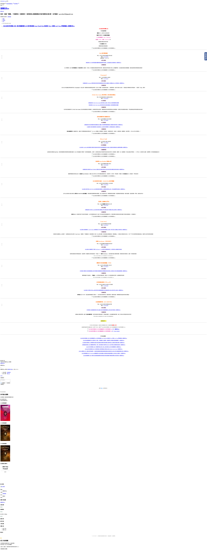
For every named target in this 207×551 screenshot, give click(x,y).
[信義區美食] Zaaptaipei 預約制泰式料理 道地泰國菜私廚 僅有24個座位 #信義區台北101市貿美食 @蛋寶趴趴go (103, 83)
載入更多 (2, 377)
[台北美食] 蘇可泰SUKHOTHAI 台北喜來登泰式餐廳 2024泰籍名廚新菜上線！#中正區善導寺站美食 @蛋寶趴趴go (103, 189)
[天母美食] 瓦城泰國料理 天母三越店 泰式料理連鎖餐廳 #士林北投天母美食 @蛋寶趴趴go (103, 309)
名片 (3, 21)
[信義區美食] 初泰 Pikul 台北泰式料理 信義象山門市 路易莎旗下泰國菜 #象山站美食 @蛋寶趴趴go (103, 209)
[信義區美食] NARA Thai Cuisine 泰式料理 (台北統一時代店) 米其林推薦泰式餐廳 (103, 102)
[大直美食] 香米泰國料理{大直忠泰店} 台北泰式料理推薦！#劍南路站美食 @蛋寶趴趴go (103, 126)
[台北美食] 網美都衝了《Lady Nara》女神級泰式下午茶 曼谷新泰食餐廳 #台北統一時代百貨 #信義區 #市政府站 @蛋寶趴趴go (103, 229)
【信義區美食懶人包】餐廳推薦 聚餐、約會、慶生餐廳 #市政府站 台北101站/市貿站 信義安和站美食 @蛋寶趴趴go (103, 344)
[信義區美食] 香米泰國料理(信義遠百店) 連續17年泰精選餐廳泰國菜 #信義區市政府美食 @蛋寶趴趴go (103, 124)
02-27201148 (106, 78)
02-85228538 (106, 98)
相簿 (3, 18)
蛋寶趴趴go (4, 8)
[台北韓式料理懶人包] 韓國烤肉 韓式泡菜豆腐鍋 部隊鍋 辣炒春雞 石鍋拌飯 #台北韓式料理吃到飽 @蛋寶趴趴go (103, 342)
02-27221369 (106, 205)
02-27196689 (106, 142)
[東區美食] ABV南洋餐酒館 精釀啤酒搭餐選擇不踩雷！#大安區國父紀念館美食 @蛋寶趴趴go (103, 62)
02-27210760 (106, 56)
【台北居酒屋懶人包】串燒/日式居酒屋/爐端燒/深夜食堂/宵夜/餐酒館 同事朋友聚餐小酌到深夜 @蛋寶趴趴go (103, 355)
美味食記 (9, 372)
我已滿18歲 (2, 548)
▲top (1, 375)
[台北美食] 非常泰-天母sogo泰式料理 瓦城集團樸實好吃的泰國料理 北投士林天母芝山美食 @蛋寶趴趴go (103, 290)
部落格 (4, 20)
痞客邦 (9, 369)
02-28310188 (106, 285)
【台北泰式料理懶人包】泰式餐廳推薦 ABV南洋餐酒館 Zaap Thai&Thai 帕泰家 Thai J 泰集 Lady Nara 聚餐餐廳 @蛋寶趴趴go (39, 26)
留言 (11, 369)
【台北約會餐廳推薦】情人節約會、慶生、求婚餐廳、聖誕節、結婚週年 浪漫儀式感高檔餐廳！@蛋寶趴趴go (103, 340)
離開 (6, 548)
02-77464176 (106, 266)
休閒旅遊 (9, 16)
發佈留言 (2, 384)
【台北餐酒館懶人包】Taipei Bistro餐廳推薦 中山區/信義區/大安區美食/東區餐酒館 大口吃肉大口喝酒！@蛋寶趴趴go (103, 353)
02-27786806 (106, 120)
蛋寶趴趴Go (2, 502)
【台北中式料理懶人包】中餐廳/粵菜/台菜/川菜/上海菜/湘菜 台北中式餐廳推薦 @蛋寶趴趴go (103, 346)
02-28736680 (106, 305)
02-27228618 (106, 244)
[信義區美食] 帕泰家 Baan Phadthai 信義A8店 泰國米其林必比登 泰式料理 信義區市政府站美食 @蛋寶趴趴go (103, 169)
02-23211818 (106, 184)
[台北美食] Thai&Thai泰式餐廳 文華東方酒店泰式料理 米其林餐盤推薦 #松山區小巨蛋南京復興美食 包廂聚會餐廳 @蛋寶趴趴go (103, 147)
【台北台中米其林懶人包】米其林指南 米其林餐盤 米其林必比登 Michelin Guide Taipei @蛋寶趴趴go (103, 349)
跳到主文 (2, 11)
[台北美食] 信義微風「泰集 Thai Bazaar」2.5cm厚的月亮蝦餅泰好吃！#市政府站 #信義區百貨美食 (103, 249)
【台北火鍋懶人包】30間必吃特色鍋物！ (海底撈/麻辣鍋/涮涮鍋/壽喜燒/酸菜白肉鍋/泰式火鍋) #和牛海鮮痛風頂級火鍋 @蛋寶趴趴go (103, 351)
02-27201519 (106, 225)
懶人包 (8, 373)
